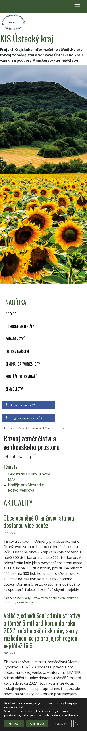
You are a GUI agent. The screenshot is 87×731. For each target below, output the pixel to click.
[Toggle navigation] (77, 6)
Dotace (10, 314)
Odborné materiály (19, 326)
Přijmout (14, 723)
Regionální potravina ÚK (26, 418)
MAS (12, 479)
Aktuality (24, 598)
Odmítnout (37, 723)
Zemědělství (14, 389)
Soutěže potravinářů (21, 376)
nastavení (71, 715)
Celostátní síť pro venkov (29, 474)
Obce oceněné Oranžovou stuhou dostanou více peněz (39, 521)
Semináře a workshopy (22, 364)
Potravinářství (17, 351)
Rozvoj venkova (21, 490)
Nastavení (61, 723)
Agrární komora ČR (22, 405)
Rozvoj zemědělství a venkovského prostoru (33, 428)
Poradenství (15, 339)
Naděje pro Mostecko (26, 484)
